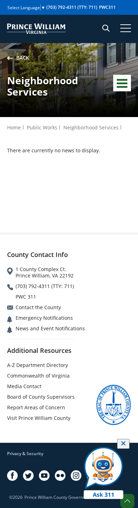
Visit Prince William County (38, 418)
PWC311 (107, 7)
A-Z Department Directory (37, 365)
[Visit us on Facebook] (12, 475)
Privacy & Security (25, 454)
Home (14, 127)
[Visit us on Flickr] (60, 475)
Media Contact (24, 386)
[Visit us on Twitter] (28, 475)
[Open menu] (125, 28)
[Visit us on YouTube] (44, 475)
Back (22, 57)
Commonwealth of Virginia (38, 375)
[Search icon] (106, 28)
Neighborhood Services (91, 127)
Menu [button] (122, 83)
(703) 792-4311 (71, 7)
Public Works (42, 127)
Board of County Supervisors (41, 396)
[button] (127, 501)
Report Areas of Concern (36, 407)
